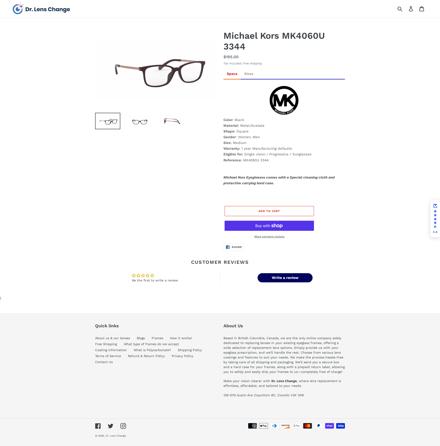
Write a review (285, 277)
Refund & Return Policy (146, 356)
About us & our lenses (112, 338)
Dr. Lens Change (116, 435)
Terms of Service (108, 356)
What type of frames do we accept (151, 344)
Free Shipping (106, 344)
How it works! (181, 338)
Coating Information (111, 350)
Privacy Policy (182, 356)
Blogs (141, 338)
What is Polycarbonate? (152, 350)
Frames (157, 338)
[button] (435, 218)
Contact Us (104, 362)
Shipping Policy (190, 350)
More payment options (269, 236)
